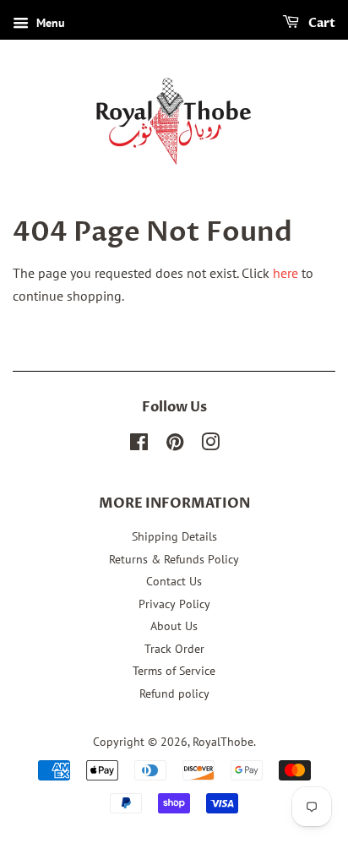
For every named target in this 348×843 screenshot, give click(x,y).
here (285, 272)
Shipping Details (174, 536)
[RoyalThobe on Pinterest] (175, 445)
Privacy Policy (174, 604)
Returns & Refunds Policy (174, 559)
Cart (320, 23)
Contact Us (174, 581)
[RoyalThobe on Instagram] (210, 445)
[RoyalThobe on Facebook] (139, 445)
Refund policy (174, 693)
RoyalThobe (223, 741)
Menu (49, 22)
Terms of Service (174, 670)
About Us (174, 626)
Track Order (174, 648)
